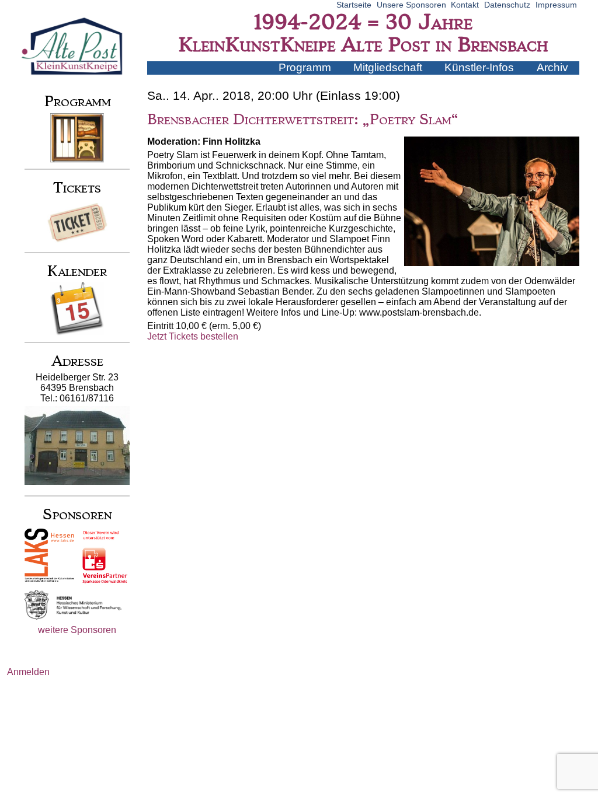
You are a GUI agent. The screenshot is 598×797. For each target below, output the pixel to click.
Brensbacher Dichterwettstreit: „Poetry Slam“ (302, 119)
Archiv (552, 67)
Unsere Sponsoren (411, 4)
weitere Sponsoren (77, 630)
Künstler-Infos (479, 67)
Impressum (556, 4)
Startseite (353, 4)
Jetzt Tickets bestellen (192, 336)
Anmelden (28, 672)
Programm (305, 67)
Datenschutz (507, 4)
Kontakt (465, 4)
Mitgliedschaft (387, 67)
